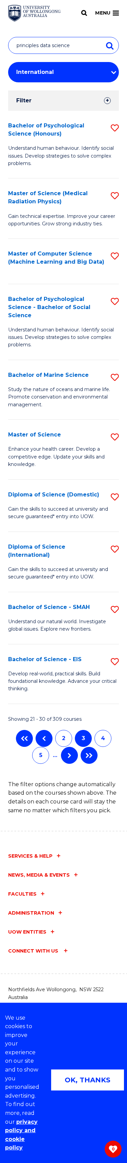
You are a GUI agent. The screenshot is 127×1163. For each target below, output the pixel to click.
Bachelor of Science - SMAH (49, 607)
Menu (102, 13)
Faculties (22, 894)
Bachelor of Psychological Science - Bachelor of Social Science (49, 307)
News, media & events (39, 875)
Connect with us (34, 951)
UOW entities (27, 932)
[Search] (84, 12)
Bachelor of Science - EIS (45, 659)
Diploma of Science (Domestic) (53, 494)
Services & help (30, 856)
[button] (115, 128)
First (24, 738)
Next (69, 755)
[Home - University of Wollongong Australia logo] (34, 13)
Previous (44, 738)
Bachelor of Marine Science (48, 375)
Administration (31, 913)
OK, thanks (87, 1080)
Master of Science (34, 434)
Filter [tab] (23, 100)
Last (89, 755)
